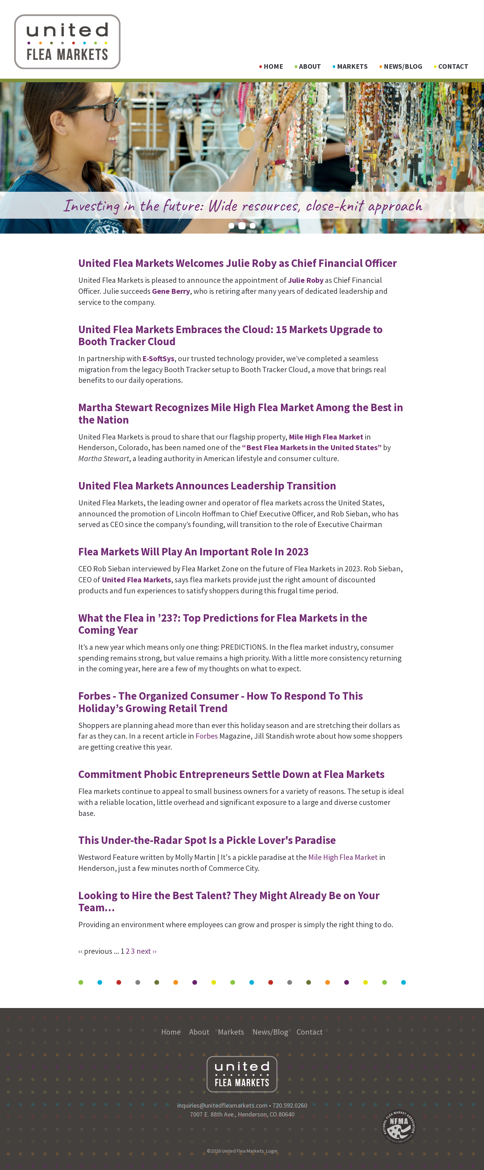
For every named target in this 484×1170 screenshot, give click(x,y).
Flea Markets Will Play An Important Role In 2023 (193, 551)
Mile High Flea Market (343, 857)
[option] (242, 158)
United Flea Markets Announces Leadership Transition (207, 485)
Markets (352, 66)
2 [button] (242, 225)
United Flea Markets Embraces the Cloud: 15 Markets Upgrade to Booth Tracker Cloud (230, 335)
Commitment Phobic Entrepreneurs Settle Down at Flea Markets (231, 774)
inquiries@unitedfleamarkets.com (222, 1105)
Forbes (207, 736)
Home (273, 66)
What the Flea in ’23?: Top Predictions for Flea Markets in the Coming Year (222, 624)
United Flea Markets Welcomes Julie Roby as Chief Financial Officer (237, 263)
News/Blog (403, 66)
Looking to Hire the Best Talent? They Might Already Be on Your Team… (228, 901)
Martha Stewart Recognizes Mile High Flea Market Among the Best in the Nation (240, 413)
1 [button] (231, 226)
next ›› (146, 951)
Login (271, 1151)
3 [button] (252, 226)
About (310, 66)
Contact (453, 66)
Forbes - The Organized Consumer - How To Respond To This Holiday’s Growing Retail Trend (220, 702)
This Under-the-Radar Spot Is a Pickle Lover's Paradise (207, 840)
